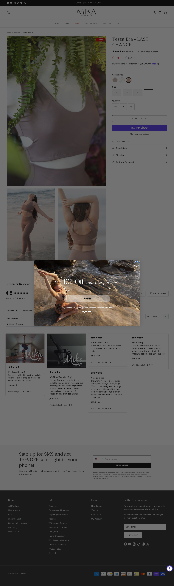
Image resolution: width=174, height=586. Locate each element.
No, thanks (87, 311)
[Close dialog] (136, 264)
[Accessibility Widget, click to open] (170, 568)
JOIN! (87, 298)
